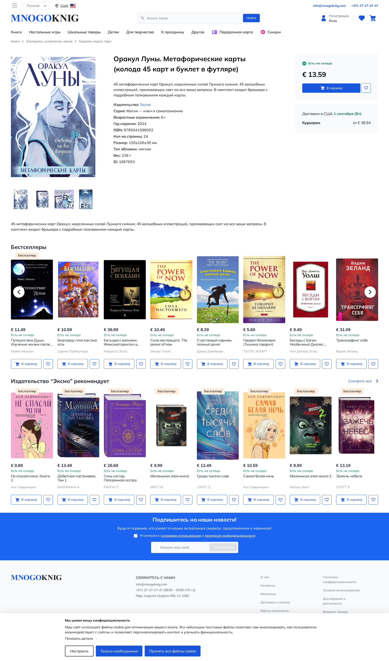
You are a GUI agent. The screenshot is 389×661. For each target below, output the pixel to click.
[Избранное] (361, 18)
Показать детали (79, 638)
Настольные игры (44, 32)
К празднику (172, 32)
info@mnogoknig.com (329, 6)
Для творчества (140, 32)
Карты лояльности (274, 611)
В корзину (334, 88)
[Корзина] (372, 18)
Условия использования (341, 590)
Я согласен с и (197, 536)
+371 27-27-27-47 (364, 6)
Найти (251, 18)
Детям (113, 32)
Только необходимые (119, 651)
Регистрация (339, 16)
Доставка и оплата (275, 602)
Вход (333, 21)
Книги (16, 32)
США (328, 113)
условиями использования (181, 536)
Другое (197, 32)
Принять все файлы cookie (172, 651)
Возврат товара (335, 612)
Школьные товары (84, 32)
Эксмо (145, 104)
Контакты (267, 585)
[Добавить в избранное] (366, 88)
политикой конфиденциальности (230, 536)
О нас (264, 577)
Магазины (268, 594)
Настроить (79, 651)
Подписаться (223, 547)
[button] (19, 292)
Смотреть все (360, 381)
